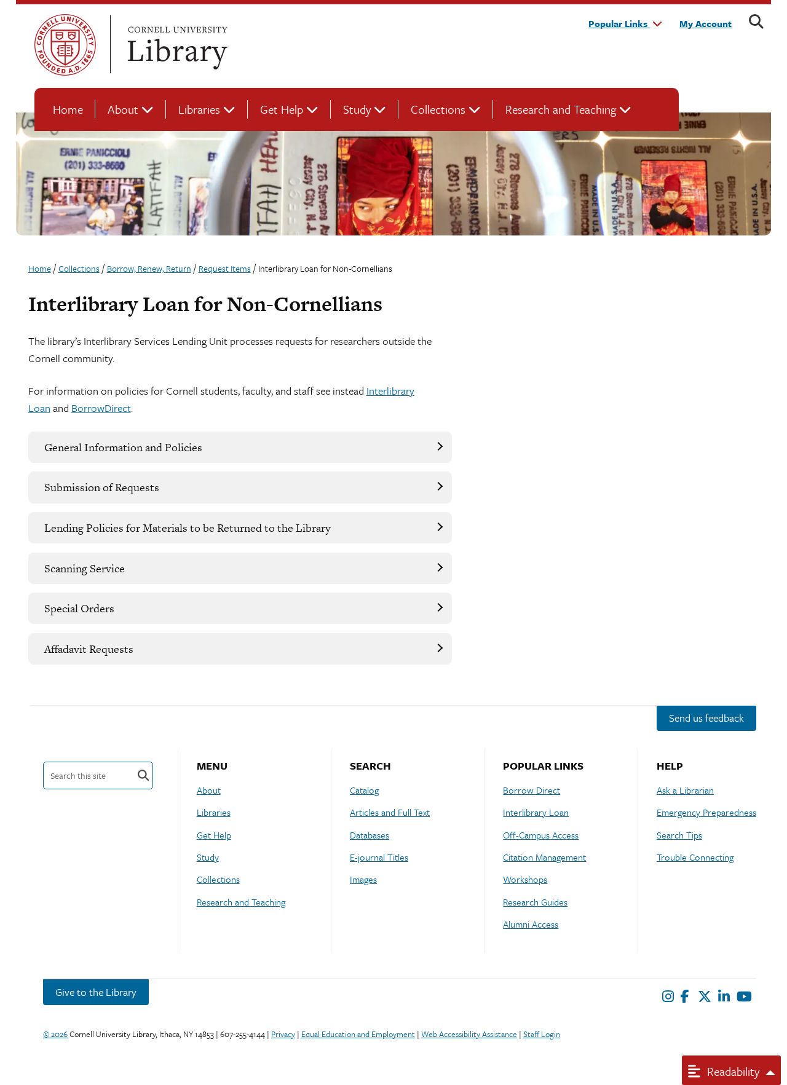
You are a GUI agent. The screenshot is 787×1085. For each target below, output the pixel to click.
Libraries (199, 109)
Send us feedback (706, 717)
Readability (731, 1071)
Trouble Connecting (695, 857)
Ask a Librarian (685, 790)
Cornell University (65, 45)
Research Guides (535, 902)
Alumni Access (530, 924)
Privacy (283, 1034)
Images (363, 879)
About (123, 109)
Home (68, 109)
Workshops (525, 879)
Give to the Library (95, 992)
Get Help (281, 109)
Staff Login (541, 1034)
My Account (705, 23)
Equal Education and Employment (358, 1034)
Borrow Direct (531, 790)
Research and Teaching (560, 109)
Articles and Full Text (390, 812)
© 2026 (55, 1034)
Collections (438, 109)
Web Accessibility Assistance (469, 1034)
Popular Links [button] (619, 23)
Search (143, 775)
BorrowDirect (101, 408)
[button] (240, 447)
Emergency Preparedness (706, 812)
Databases (369, 835)
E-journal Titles (379, 857)
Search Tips (679, 835)
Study (357, 109)
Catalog (364, 790)
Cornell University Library (176, 45)
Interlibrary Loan (536, 812)
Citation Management (544, 857)
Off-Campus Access (541, 835)
